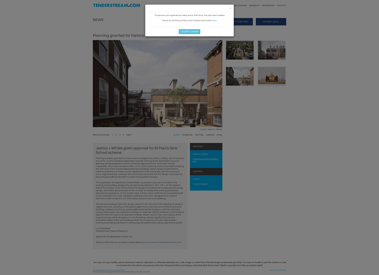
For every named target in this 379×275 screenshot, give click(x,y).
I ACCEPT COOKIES (189, 32)
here (214, 21)
